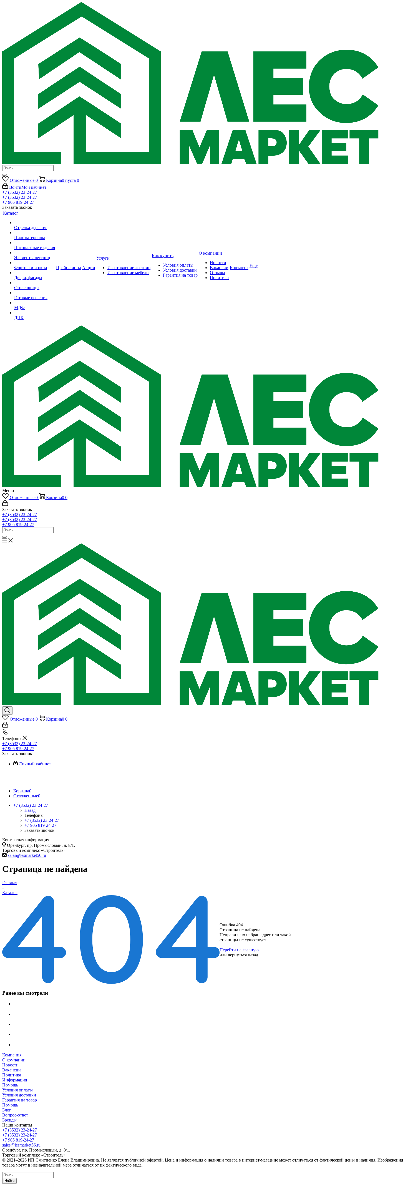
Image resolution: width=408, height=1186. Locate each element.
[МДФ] (34, 302)
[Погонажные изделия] (34, 242)
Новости (10, 1065)
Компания (11, 1055)
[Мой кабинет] (5, 504)
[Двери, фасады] (34, 272)
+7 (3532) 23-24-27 (19, 192)
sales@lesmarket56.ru (27, 855)
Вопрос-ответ (15, 1115)
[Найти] (4, 175)
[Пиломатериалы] (34, 232)
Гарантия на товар (19, 1100)
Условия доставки (19, 1095)
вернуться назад (243, 954)
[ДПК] (34, 312)
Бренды (9, 1120)
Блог (6, 1110)
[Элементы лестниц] (34, 252)
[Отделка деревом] (34, 222)
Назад (30, 810)
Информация (14, 1080)
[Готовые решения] (34, 292)
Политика (11, 1075)
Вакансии (11, 1070)
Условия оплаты (17, 1090)
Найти (9, 1181)
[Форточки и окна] (34, 262)
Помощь (10, 1085)
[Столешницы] (34, 282)
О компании (14, 1060)
